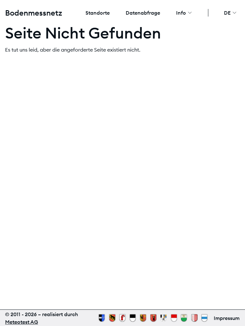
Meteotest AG (21, 322)
